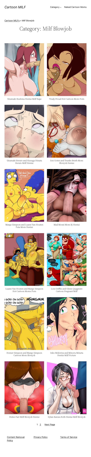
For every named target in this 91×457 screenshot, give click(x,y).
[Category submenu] (60, 7)
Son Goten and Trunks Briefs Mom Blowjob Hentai (66, 161)
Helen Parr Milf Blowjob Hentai (24, 417)
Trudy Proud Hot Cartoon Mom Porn (66, 99)
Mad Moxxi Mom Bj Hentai (67, 225)
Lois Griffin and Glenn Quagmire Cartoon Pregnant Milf (66, 290)
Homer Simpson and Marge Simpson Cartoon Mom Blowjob (24, 354)
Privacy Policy (41, 437)
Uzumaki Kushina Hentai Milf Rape (24, 99)
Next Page (50, 424)
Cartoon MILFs (12, 20)
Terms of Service (68, 437)
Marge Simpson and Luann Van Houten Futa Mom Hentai (24, 226)
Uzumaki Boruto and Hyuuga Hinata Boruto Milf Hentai (24, 161)
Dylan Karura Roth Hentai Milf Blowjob (66, 417)
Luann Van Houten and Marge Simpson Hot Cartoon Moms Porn (24, 290)
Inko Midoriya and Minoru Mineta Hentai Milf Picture (66, 354)
